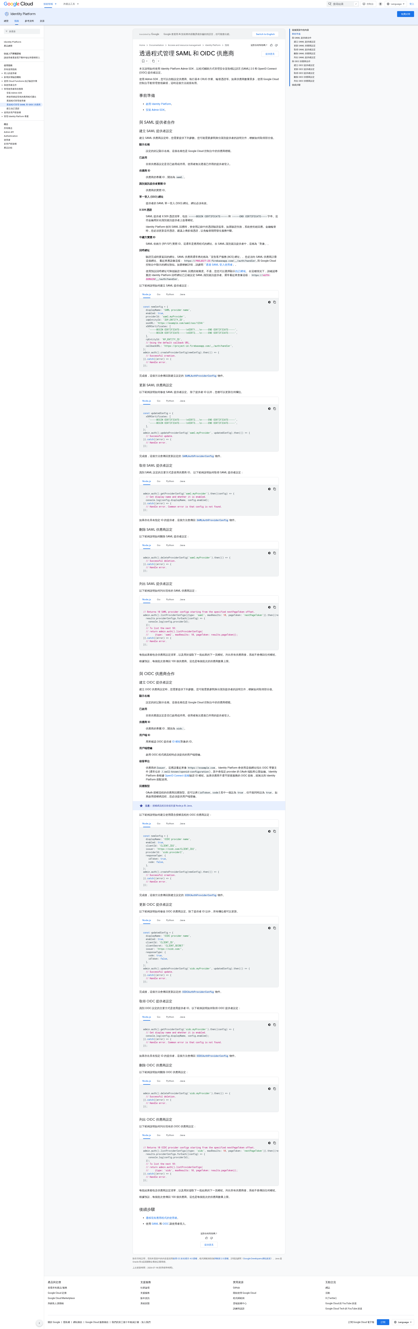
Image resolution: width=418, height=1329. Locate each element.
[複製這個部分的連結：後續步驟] (158, 1210)
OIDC (166, 1223)
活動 (327, 1293)
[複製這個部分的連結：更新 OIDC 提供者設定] (175, 905)
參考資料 (29, 20)
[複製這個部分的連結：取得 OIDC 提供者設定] (175, 1001)
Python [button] (170, 294)
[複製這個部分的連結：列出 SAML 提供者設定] (175, 584)
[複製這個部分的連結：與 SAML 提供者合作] (178, 123)
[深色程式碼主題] (269, 302)
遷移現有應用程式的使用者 (161, 1217)
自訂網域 (240, 271)
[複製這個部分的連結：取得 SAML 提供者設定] (175, 466)
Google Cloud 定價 (57, 1293)
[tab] (146, 294)
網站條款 (77, 1322)
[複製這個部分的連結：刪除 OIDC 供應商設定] (175, 1066)
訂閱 (383, 1322)
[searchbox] (22, 31)
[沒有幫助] (276, 45)
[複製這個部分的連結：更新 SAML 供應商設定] (175, 385)
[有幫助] (271, 45)
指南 (16, 20)
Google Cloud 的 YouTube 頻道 (341, 1303)
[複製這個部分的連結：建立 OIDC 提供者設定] (175, 683)
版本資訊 (145, 1298)
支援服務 (145, 1293)
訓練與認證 (238, 1308)
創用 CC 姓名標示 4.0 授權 (185, 1258)
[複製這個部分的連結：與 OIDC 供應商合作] (178, 674)
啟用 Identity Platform (158, 104)
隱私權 (66, 1322)
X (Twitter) (331, 1298)
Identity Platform (23, 14)
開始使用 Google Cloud (244, 1293)
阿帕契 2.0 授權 (221, 1258)
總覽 (6, 20)
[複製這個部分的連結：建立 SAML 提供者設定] (175, 131)
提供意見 (270, 53)
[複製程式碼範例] (274, 302)
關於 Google (54, 1322)
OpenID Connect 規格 (177, 775)
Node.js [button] (146, 294)
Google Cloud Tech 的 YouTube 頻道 (343, 1308)
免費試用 (405, 14)
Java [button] (182, 294)
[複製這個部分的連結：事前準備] (158, 96)
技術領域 (48, 3)
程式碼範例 (238, 1298)
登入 (412, 4)
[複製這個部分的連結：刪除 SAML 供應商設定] (175, 530)
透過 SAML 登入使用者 (219, 264)
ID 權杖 (176, 741)
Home (142, 45)
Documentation (156, 45)
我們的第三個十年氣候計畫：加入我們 (131, 1322)
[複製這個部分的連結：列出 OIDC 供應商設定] (175, 1120)
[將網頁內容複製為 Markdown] (153, 61)
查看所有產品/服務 (57, 1287)
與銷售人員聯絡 (56, 1303)
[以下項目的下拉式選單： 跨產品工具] (79, 4)
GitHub (236, 1287)
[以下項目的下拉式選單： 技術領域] (57, 4)
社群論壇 (145, 1287)
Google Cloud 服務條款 (97, 1322)
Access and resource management (184, 45)
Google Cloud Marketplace (61, 1298)
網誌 (327, 1287)
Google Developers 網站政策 (257, 1258)
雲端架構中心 (240, 1303)
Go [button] (158, 294)
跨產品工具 (69, 3)
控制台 (370, 3)
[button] (21, 73)
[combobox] (343, 4)
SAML (155, 1223)
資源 (42, 20)
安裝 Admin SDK (155, 109)
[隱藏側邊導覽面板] (39, 1323)
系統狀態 (145, 1303)
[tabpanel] (209, 334)
